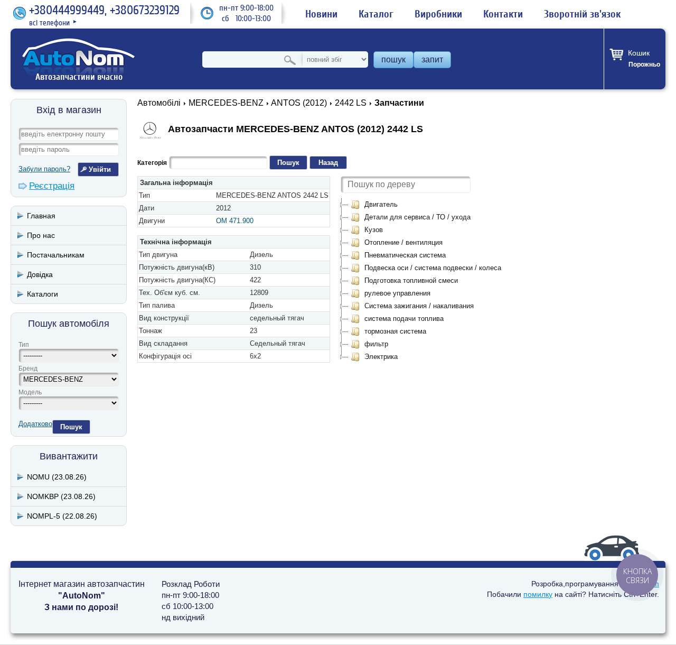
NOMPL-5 (62, 516)
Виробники (438, 14)
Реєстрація (51, 186)
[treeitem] (374, 204)
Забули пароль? (44, 169)
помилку (537, 594)
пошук (393, 59)
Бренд (27, 368)
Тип (23, 344)
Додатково (35, 424)
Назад (328, 163)
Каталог (376, 14)
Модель (30, 392)
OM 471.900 (234, 221)
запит (432, 59)
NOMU (57, 477)
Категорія (152, 163)
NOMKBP (61, 496)
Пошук (71, 427)
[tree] (425, 280)
